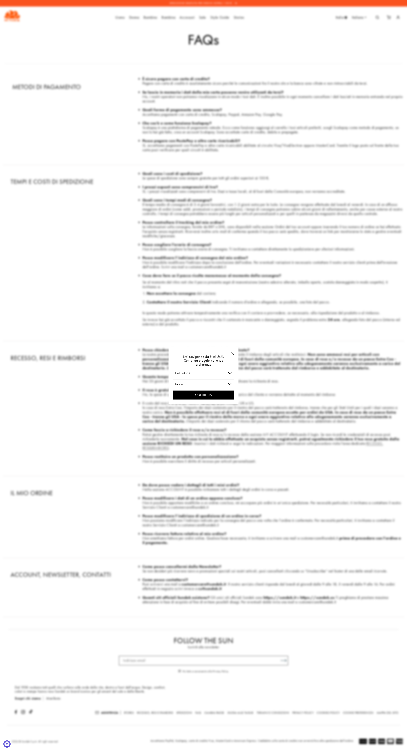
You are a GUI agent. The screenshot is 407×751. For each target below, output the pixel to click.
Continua (203, 395)
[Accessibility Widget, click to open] (7, 744)
